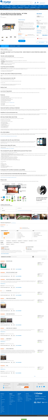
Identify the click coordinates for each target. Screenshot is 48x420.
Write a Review (2, 226)
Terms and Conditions (28, 399)
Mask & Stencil (33, 5)
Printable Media (23, 5)
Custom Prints (32, 7)
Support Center (11, 397)
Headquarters (40, 396)
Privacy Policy (27, 400)
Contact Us (19, 396)
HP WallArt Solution (11, 102)
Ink (17, 5)
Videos (10, 403)
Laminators (26, 7)
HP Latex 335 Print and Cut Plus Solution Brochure (24, 210)
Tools (44, 5)
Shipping (27, 397)
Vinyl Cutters (4, 5)
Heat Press (14, 7)
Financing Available (21, 19)
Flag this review (18, 287)
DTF (2, 7)
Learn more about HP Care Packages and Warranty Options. (8, 177)
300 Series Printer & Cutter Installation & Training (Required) (43, 27)
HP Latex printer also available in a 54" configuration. (7, 148)
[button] (24, 9)
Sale (38, 7)
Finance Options (20, 401)
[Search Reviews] (33, 256)
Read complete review (5, 253)
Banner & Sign (20, 7)
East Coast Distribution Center (40, 399)
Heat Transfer (7, 7)
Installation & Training (41, 23)
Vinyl (9, 5)
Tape (28, 5)
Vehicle (39, 5)
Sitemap (10, 404)
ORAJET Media (39, 32)
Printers (13, 5)
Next (35, 376)
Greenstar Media (39, 30)
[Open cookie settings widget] (1, 1)
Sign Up (26, 387)
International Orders (28, 398)
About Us (19, 395)
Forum (10, 398)
